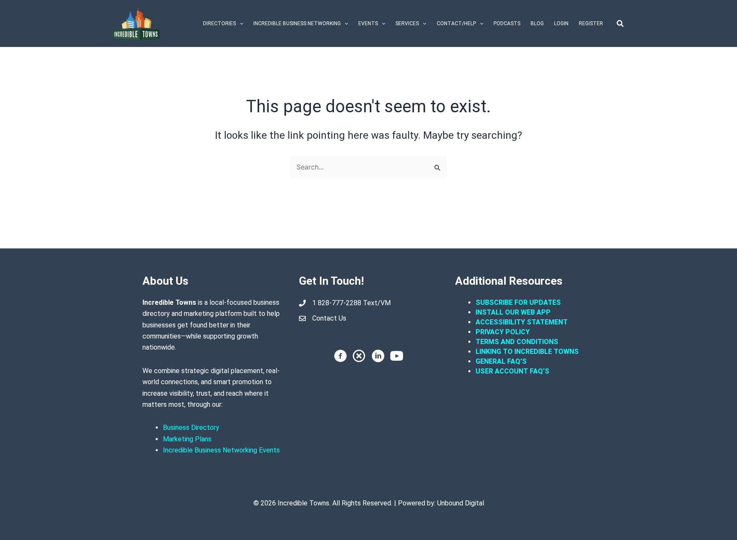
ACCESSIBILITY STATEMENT (522, 322)
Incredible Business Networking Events (221, 450)
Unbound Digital (460, 503)
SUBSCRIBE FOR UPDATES (518, 302)
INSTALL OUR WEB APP (513, 312)
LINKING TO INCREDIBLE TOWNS (527, 351)
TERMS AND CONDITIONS (518, 342)
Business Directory (191, 427)
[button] (239, 23)
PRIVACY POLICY (503, 332)
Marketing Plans (187, 439)
